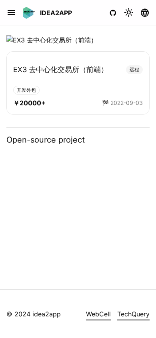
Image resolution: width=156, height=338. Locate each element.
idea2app (56, 13)
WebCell (98, 314)
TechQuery (133, 314)
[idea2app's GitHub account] (112, 12)
